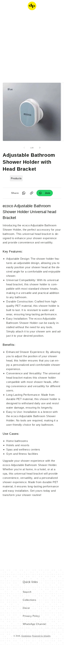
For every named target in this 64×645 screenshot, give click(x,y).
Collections (29, 599)
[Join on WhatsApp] (44, 193)
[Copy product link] (31, 193)
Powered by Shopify (41, 636)
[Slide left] (24, 148)
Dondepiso (26, 636)
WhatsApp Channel (34, 624)
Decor (26, 607)
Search (27, 591)
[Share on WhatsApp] (23, 193)
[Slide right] (40, 148)
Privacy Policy (31, 616)
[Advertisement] (32, 46)
